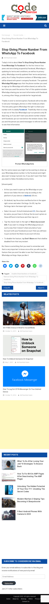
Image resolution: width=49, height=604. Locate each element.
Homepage (6, 35)
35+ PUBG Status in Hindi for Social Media (19, 328)
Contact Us (25, 601)
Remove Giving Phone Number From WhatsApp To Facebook (21, 278)
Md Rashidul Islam (10, 58)
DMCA (31, 599)
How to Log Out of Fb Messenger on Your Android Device (22, 390)
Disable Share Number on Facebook (24, 274)
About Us (16, 599)
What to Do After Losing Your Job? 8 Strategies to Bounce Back (30, 464)
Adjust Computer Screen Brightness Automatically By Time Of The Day (42, 288)
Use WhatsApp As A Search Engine (9, 288)
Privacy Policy (39, 599)
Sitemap (23, 599)
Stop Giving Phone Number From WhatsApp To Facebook (23, 282)
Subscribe (9, 583)
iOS (33, 211)
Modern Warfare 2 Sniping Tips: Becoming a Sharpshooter (31, 500)
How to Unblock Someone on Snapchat (18, 359)
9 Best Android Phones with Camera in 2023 (29, 512)
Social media (18, 35)
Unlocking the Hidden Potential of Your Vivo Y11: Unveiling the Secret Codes (31, 489)
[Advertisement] (24, 424)
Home (8, 599)
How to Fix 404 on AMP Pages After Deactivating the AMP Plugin (30, 476)
